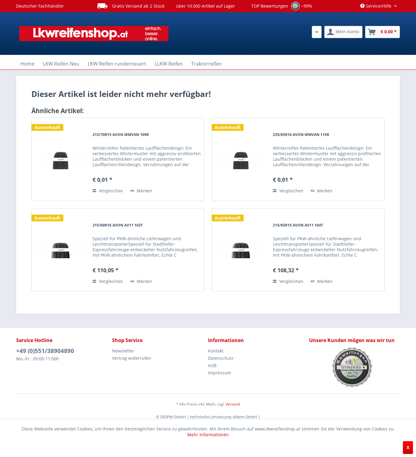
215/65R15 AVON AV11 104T (298, 225)
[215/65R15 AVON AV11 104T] (241, 250)
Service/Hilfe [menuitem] (379, 6)
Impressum (219, 373)
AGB (212, 365)
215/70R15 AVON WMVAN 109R (121, 134)
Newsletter (123, 351)
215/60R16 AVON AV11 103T (118, 225)
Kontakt (216, 351)
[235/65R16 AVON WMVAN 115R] (241, 159)
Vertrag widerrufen (131, 358)
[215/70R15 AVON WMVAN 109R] (60, 159)
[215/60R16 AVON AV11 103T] (60, 250)
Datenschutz (221, 358)
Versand (233, 404)
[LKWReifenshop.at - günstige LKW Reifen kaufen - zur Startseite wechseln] (93, 33)
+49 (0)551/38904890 (45, 351)
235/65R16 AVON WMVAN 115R (301, 134)
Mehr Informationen (208, 434)
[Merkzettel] (317, 32)
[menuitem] (317, 32)
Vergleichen (110, 191)
